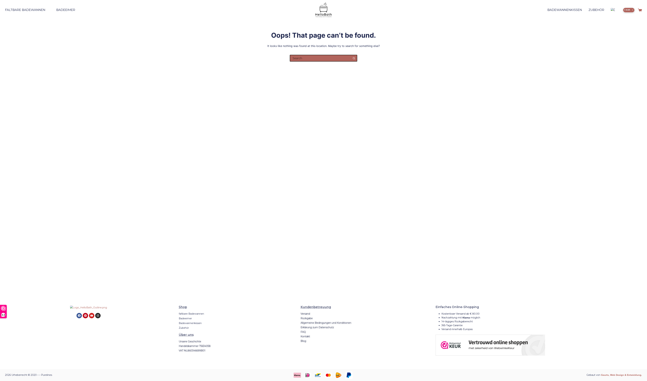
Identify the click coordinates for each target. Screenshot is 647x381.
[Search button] (354, 58)
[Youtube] (91, 315)
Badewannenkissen (564, 10)
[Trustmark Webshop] (490, 345)
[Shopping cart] (640, 10)
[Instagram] (98, 315)
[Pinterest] (85, 315)
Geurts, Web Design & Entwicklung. (621, 375)
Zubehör (596, 10)
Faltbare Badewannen (25, 10)
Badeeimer (65, 10)
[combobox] (320, 58)
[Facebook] (79, 315)
